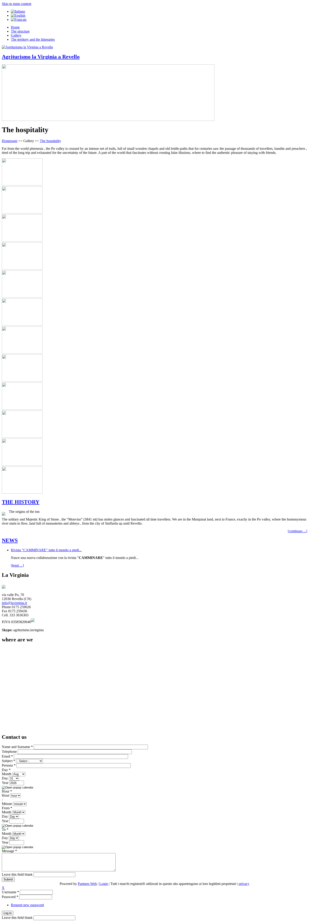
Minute (7, 804)
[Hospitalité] (18, 19)
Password (10, 897)
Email (7, 756)
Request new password (27, 905)
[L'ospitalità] (18, 11)
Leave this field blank (17, 874)
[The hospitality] (18, 15)
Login (103, 884)
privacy (244, 884)
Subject (8, 761)
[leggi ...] (17, 565)
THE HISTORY (20, 502)
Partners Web (87, 884)
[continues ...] (297, 531)
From (7, 808)
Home (15, 27)
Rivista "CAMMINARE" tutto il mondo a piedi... (46, 550)
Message (9, 851)
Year (5, 783)
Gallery (16, 35)
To (5, 829)
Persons (9, 765)
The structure (20, 31)
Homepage (9, 141)
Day (6, 770)
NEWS (10, 540)
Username (10, 892)
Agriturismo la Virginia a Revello (41, 57)
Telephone (10, 751)
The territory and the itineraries (33, 39)
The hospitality (50, 141)
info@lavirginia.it (14, 603)
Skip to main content (16, 4)
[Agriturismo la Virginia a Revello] (27, 47)
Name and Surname (17, 747)
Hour (7, 791)
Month (7, 774)
